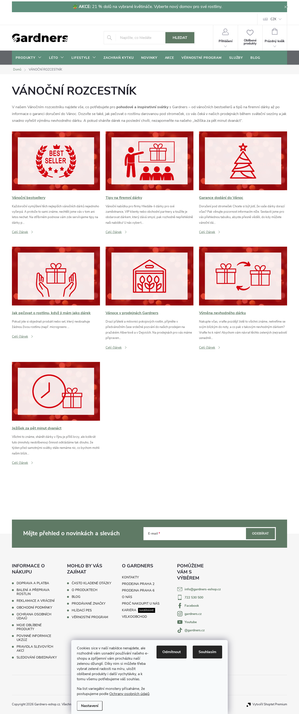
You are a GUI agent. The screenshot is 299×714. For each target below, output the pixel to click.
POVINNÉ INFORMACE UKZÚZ (34, 638)
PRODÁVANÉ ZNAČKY (88, 604)
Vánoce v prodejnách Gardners (132, 313)
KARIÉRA (129, 610)
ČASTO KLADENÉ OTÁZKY (91, 583)
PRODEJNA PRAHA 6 (138, 590)
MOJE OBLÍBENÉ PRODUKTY (29, 627)
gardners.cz (193, 614)
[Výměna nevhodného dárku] (243, 275)
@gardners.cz (195, 630)
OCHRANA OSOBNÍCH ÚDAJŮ (34, 616)
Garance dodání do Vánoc (221, 197)
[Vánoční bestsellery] (56, 160)
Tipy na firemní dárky (124, 197)
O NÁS (127, 597)
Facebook (192, 605)
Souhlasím (207, 651)
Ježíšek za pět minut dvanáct (36, 428)
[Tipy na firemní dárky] (150, 160)
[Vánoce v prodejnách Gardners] (150, 275)
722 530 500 (194, 597)
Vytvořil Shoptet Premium (270, 704)
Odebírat (260, 533)
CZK (273, 19)
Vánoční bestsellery (28, 197)
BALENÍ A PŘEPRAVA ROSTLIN (33, 592)
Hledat (180, 37)
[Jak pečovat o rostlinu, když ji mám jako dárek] (56, 275)
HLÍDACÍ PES (82, 610)
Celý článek (20, 232)
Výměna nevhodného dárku (222, 313)
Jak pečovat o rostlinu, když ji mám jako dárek (51, 313)
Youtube (191, 622)
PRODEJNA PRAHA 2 (138, 584)
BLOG (76, 597)
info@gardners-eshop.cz (203, 589)
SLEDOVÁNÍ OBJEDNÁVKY (37, 657)
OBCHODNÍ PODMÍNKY (34, 607)
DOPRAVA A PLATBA (33, 583)
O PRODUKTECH (84, 590)
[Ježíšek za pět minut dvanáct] (56, 391)
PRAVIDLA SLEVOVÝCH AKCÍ (35, 648)
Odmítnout (171, 651)
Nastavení (89, 705)
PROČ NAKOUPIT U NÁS (141, 603)
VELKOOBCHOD (134, 616)
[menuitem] (28, 58)
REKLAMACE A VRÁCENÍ (36, 601)
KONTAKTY (130, 577)
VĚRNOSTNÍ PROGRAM (90, 617)
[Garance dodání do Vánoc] (243, 160)
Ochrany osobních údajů (129, 693)
